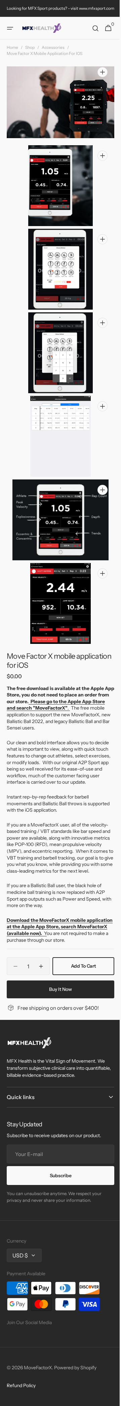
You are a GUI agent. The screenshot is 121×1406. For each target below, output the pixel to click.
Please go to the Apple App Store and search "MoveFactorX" (55, 678)
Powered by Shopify (75, 1368)
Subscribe (58, 1176)
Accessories (53, 47)
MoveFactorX (38, 1368)
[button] (10, 28)
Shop (30, 47)
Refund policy (21, 1385)
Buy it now (58, 976)
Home (12, 47)
